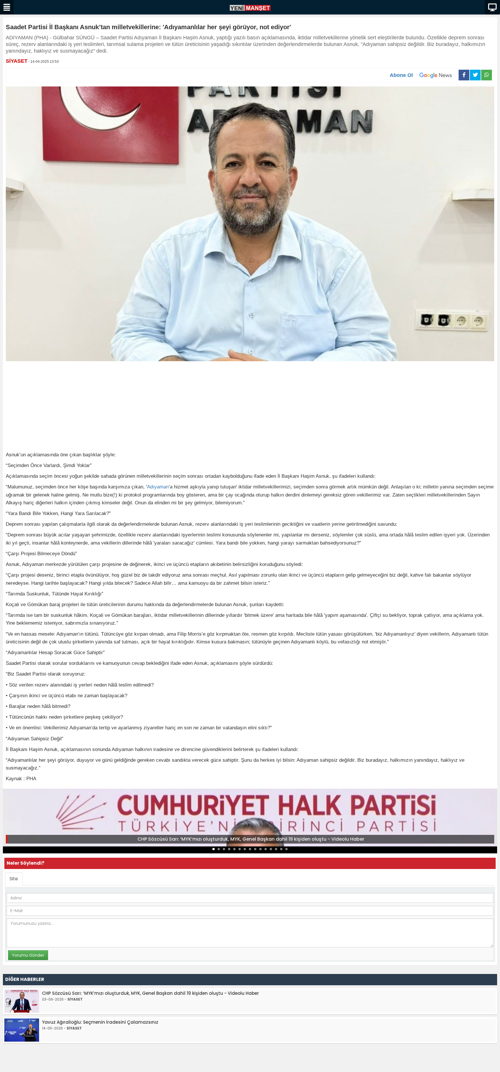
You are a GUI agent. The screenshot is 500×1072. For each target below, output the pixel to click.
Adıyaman (158, 487)
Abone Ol (401, 75)
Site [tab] (14, 878)
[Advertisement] (250, 407)
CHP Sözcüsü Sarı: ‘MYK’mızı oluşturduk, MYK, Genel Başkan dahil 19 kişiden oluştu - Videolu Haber (250, 839)
